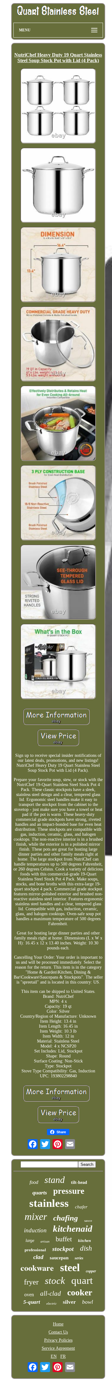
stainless (49, 1203)
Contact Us (58, 1332)
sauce (88, 1220)
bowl (87, 1302)
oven (29, 1294)
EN (54, 1356)
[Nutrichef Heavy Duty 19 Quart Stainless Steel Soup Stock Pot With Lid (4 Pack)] (58, 106)
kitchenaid (72, 1229)
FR (63, 1356)
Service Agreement (58, 1348)
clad (38, 1257)
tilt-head (79, 1182)
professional (35, 1250)
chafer (81, 1206)
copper (91, 1271)
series (79, 1258)
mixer (36, 1216)
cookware (37, 1268)
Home (58, 1324)
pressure (68, 1191)
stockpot (63, 1248)
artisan (44, 1241)
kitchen (84, 1240)
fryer (31, 1282)
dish (86, 1248)
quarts (39, 1192)
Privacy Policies (58, 1340)
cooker (79, 1292)
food (34, 1182)
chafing (65, 1218)
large (30, 1240)
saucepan (59, 1257)
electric (51, 1303)
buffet (64, 1239)
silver (69, 1302)
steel (70, 1267)
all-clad (50, 1293)
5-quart (31, 1302)
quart (82, 1280)
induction (35, 1230)
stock (55, 1280)
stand (54, 1180)
